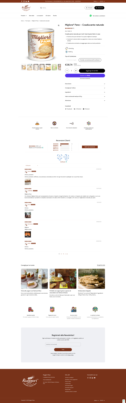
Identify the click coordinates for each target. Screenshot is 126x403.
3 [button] (63, 254)
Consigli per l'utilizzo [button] (70, 88)
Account (90, 7)
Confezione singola (71, 60)
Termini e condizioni (69, 377)
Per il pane (27, 20)
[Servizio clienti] (73, 309)
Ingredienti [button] (68, 92)
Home (22, 20)
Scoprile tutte (101, 265)
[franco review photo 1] (28, 182)
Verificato (62, 161)
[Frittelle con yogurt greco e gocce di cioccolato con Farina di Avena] (63, 279)
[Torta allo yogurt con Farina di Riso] (34, 279)
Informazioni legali (69, 385)
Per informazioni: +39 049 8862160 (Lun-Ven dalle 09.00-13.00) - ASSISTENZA (63, 1)
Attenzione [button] (68, 100)
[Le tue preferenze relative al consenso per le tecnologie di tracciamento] (123, 400)
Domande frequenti (69, 387)
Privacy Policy (71, 355)
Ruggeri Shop (32, 400)
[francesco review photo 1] (28, 234)
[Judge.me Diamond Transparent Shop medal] (66, 157)
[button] (99, 7)
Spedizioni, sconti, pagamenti (71, 379)
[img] (28, 169)
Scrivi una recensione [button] (90, 147)
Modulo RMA (67, 389)
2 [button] (61, 254)
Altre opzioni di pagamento (85, 78)
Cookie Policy (68, 383)
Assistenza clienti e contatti (71, 391)
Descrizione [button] (68, 83)
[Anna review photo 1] (28, 215)
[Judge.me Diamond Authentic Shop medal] (59, 157)
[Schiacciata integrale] (91, 279)
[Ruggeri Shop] (26, 8)
